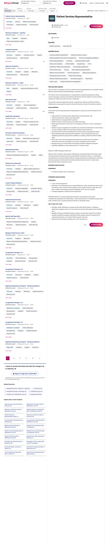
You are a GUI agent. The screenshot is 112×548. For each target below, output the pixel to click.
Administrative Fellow (12, 149)
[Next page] (39, 358)
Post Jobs (84, 3)
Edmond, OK (38, 388)
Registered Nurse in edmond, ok (16, 391)
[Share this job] (85, 26)
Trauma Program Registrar (13, 183)
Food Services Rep (10, 99)
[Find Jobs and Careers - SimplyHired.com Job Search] (11, 3)
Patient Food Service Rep (13, 199)
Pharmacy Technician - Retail (14, 83)
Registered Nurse (36, 394)
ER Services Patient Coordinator (15, 133)
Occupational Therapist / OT (14, 252)
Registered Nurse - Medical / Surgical (18, 388)
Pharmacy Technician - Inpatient (15, 33)
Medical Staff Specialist (12, 216)
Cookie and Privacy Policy (14, 379)
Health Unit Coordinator (12, 116)
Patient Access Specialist (13, 163)
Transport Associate (11, 49)
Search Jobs (69, 3)
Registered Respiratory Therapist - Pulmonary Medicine (22, 286)
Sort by (6, 8)
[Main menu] (107, 3)
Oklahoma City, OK (36, 391)
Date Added (53, 8)
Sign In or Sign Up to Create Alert (26, 374)
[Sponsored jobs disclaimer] (107, 11)
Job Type (29, 8)
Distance (19, 8)
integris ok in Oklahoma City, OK (16, 394)
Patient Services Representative (15, 16)
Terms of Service (35, 377)
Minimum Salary (42, 8)
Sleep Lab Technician (11, 66)
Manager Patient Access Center (14, 233)
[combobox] (30, 3)
